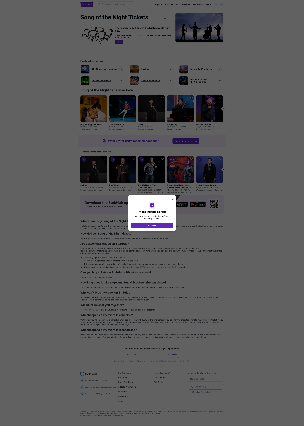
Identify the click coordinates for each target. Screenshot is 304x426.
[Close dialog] (173, 199)
